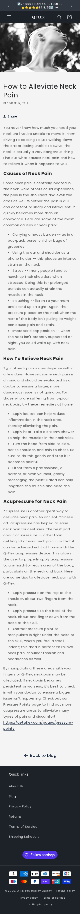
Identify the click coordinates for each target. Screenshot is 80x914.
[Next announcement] (72, 6)
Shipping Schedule (24, 836)
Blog (12, 796)
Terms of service (53, 898)
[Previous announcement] (8, 6)
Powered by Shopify (38, 891)
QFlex (20, 891)
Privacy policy (28, 898)
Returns (15, 816)
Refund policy (65, 891)
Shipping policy (42, 904)
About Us (16, 786)
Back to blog (43, 755)
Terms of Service (23, 826)
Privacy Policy (20, 806)
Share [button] (12, 116)
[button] (9, 17)
